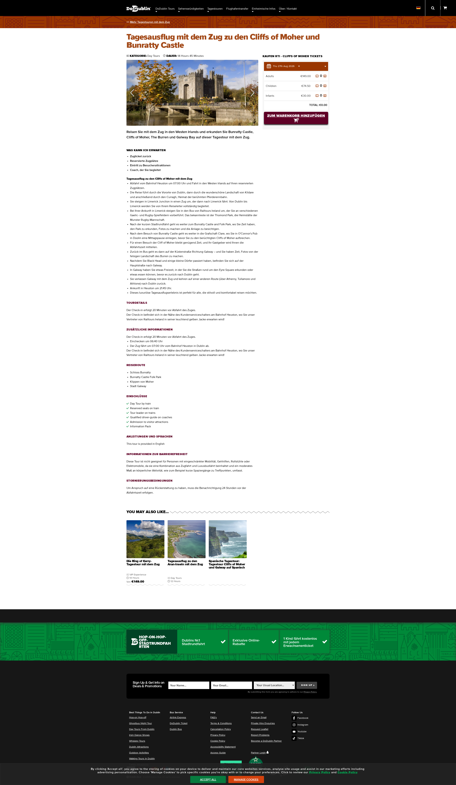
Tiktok (300, 738)
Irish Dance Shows (139, 735)
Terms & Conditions (221, 723)
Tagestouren (215, 8)
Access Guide (218, 753)
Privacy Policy (217, 735)
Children (271, 86)
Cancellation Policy (220, 729)
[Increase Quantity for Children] (324, 86)
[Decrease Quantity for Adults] (317, 76)
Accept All (208, 779)
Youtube (302, 731)
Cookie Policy (217, 741)
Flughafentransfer (237, 8)
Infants (270, 95)
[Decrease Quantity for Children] (317, 86)
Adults (270, 76)
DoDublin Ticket (178, 723)
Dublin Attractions (139, 747)
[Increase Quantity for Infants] (324, 95)
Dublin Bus (176, 729)
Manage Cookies (246, 779)
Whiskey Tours (137, 741)
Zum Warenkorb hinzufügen (296, 116)
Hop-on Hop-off (137, 717)
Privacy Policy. (310, 692)
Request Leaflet (259, 729)
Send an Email (258, 717)
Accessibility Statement (223, 747)
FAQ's (213, 717)
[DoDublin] (138, 3)
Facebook (302, 718)
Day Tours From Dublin (141, 729)
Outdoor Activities (139, 753)
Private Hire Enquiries (263, 723)
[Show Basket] (448, 8)
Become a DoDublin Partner (266, 741)
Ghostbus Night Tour (140, 723)
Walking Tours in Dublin (142, 758)
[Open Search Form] (433, 8)
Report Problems (260, 735)
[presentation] (145, 555)
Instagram (302, 725)
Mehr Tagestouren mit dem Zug (150, 22)
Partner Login (258, 753)
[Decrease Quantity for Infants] (317, 95)
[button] (132, 93)
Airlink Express (178, 717)
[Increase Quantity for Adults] (324, 76)
